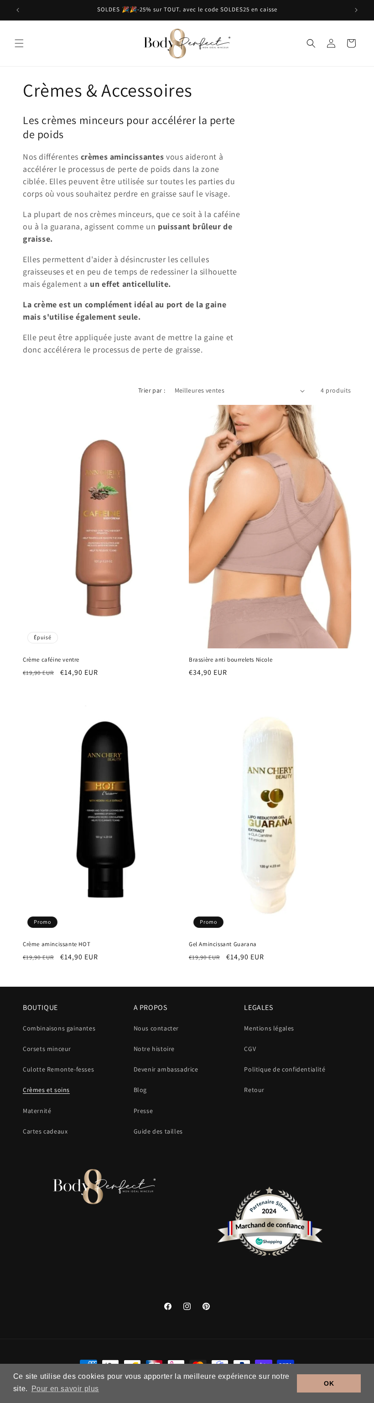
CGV (250, 1049)
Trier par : (151, 390)
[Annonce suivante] (356, 10)
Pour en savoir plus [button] (65, 1389)
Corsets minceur (47, 1049)
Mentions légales (269, 1028)
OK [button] (329, 1383)
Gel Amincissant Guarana (223, 944)
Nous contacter (156, 1028)
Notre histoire (154, 1049)
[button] (19, 43)
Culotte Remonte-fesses (58, 1069)
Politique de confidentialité (284, 1069)
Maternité (37, 1111)
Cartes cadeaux (45, 1131)
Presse (143, 1111)
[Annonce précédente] (18, 10)
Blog (140, 1090)
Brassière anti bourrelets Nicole (230, 659)
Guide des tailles (158, 1131)
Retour (254, 1090)
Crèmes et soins (46, 1090)
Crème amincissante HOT (56, 944)
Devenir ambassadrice (166, 1069)
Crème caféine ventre (51, 659)
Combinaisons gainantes (59, 1028)
